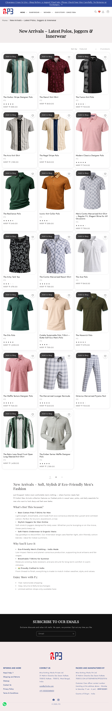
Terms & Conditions (10, 693)
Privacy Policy (8, 689)
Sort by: (74, 49)
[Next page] (62, 477)
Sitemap (6, 681)
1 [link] (50, 477)
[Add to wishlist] (33, 57)
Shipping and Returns (11, 677)
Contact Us (7, 685)
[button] (23, 12)
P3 (59, 704)
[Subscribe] (73, 633)
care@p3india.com (46, 686)
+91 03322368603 (46, 691)
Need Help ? (8, 673)
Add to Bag (11, 57)
